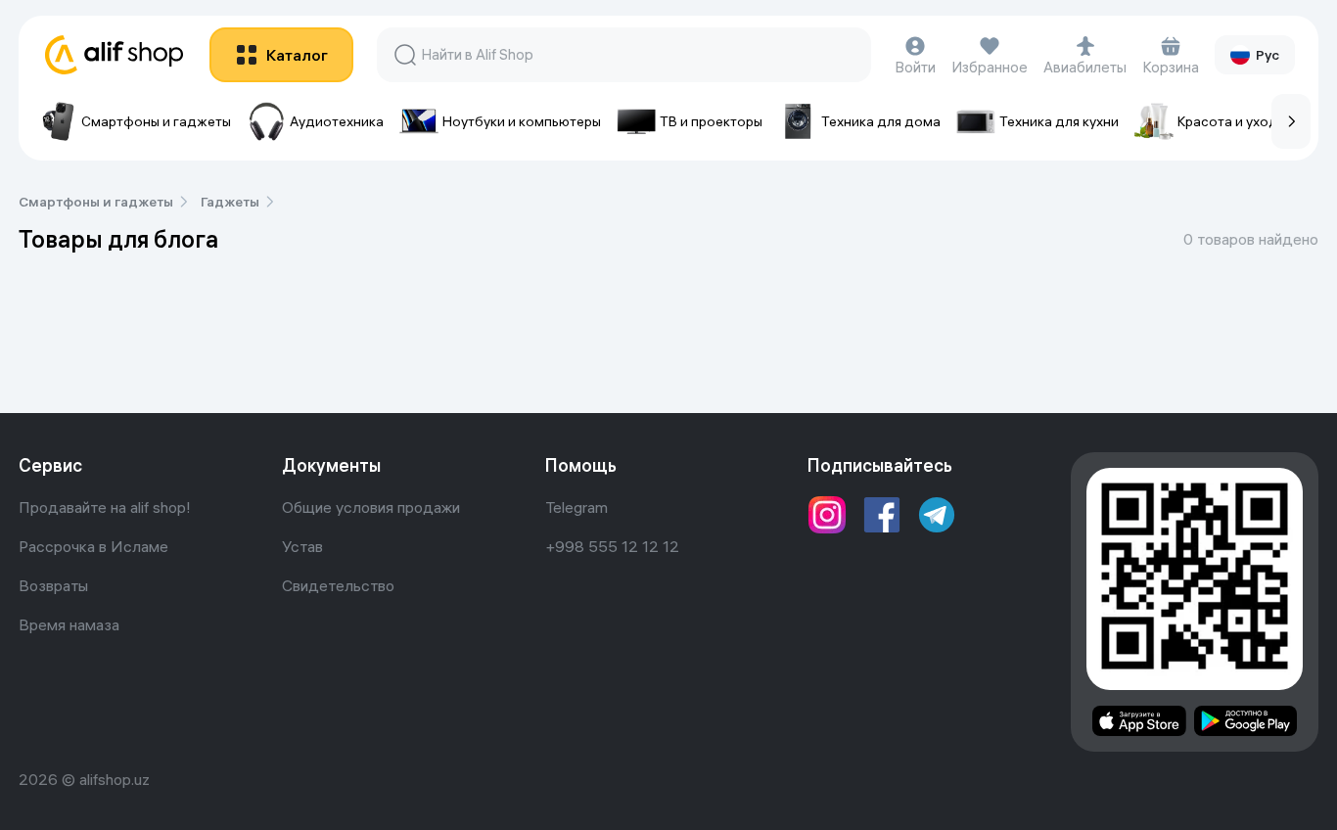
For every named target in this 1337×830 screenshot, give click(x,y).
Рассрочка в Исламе (93, 546)
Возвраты (53, 585)
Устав (302, 546)
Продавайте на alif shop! (105, 507)
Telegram (576, 507)
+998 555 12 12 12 (612, 546)
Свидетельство (338, 585)
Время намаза (69, 624)
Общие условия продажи (371, 507)
